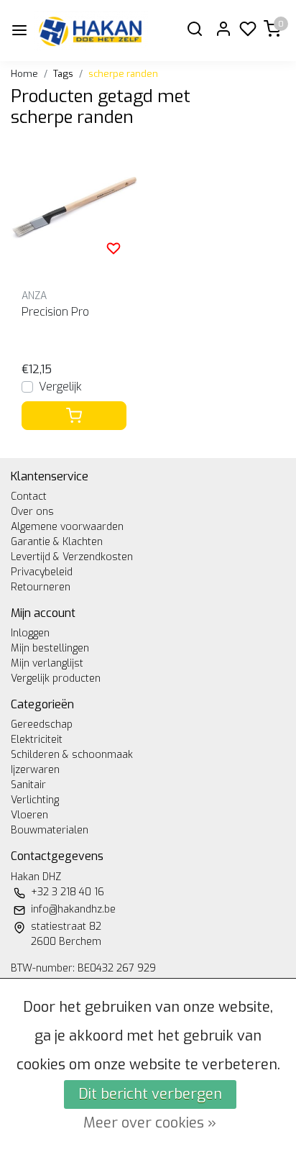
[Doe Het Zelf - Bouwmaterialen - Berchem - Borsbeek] (91, 30)
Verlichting (35, 800)
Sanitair (28, 785)
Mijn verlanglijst (47, 663)
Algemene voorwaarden (67, 527)
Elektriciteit (37, 739)
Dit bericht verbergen (150, 1094)
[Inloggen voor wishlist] (113, 248)
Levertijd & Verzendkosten (72, 557)
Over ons (32, 511)
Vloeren (29, 815)
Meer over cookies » (149, 1123)
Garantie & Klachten (57, 542)
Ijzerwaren (35, 770)
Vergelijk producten (56, 678)
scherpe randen (123, 74)
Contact (29, 496)
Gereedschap (42, 724)
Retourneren (40, 587)
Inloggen (30, 633)
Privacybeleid (42, 572)
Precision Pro (55, 311)
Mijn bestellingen (50, 648)
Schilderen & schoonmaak (72, 755)
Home (24, 74)
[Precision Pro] (74, 208)
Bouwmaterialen (49, 830)
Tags (63, 74)
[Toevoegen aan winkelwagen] (74, 415)
